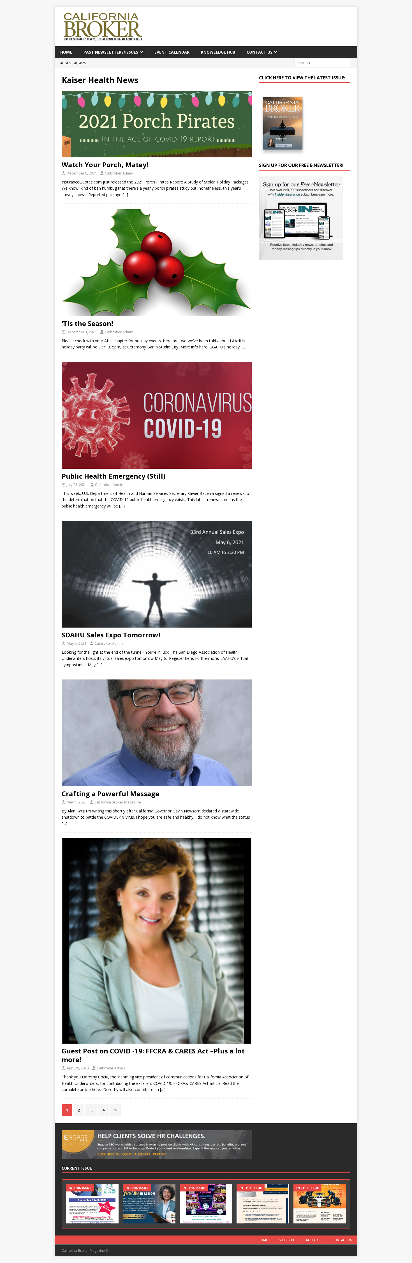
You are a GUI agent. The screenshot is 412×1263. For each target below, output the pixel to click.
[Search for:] (322, 62)
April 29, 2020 (78, 1068)
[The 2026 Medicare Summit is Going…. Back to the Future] (206, 1203)
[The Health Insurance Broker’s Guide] (263, 1203)
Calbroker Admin (119, 173)
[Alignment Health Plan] (319, 1203)
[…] (125, 194)
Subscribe (287, 1240)
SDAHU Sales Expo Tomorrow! (111, 634)
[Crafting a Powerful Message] (157, 732)
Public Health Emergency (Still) (114, 476)
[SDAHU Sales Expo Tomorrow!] (157, 574)
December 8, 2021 (82, 173)
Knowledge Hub (218, 52)
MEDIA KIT (313, 1240)
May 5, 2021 (76, 643)
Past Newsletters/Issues (111, 52)
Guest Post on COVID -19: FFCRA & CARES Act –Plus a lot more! (153, 1055)
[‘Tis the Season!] (157, 262)
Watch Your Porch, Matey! (105, 164)
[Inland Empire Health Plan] (149, 1203)
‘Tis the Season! (87, 323)
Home (66, 52)
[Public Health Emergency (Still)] (157, 415)
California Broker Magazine (117, 802)
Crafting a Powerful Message (110, 793)
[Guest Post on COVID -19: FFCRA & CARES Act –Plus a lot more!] (157, 941)
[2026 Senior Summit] (92, 1203)
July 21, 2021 (77, 484)
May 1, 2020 (76, 802)
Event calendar (171, 52)
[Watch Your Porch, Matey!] (157, 124)
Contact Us (259, 52)
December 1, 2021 (82, 331)
